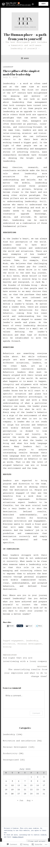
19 (12, 790)
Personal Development (29, 644)
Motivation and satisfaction (19, 741)
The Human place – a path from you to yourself (25, 36)
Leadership (8, 67)
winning (7, 647)
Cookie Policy (17, 837)
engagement (17, 641)
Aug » (30, 800)
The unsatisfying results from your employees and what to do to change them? (25, 671)
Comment (36, 713)
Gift (43, 4)
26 (12, 794)
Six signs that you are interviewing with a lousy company (25, 658)
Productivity (10, 753)
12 (12, 785)
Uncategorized (11, 760)
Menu (26, 58)
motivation (9, 644)
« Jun (20, 800)
